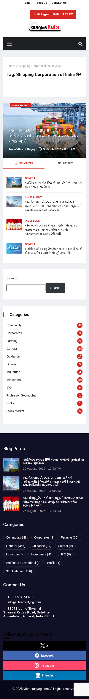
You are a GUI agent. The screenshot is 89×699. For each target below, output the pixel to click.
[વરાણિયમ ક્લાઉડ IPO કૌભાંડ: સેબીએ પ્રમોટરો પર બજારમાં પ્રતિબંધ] (11, 465)
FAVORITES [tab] (26, 163)
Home (26, 2)
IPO (9, 387)
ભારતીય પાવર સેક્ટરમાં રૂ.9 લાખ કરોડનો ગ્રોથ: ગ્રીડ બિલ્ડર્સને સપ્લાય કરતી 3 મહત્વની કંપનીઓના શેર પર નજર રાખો (53, 206)
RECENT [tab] (67, 163)
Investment (20, 105)
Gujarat (11, 364)
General (31, 178)
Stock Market (15, 411)
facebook (47, 655)
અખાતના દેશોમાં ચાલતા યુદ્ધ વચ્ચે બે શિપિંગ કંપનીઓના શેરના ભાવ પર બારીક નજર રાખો (43, 136)
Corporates (14, 333)
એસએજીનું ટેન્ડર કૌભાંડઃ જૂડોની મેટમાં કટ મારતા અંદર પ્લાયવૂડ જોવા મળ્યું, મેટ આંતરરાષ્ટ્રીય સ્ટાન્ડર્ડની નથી (51, 229)
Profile (10, 403)
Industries (13, 372)
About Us (41, 2)
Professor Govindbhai (21, 395)
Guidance (13, 356)
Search (11, 278)
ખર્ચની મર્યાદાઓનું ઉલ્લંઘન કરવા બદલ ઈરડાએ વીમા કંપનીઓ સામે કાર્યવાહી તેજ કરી (54, 251)
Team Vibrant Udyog (22, 149)
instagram (47, 665)
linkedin (47, 675)
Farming (11, 341)
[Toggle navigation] (8, 43)
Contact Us (59, 2)
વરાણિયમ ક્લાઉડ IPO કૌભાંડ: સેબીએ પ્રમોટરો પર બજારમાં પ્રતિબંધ (53, 185)
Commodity (14, 325)
